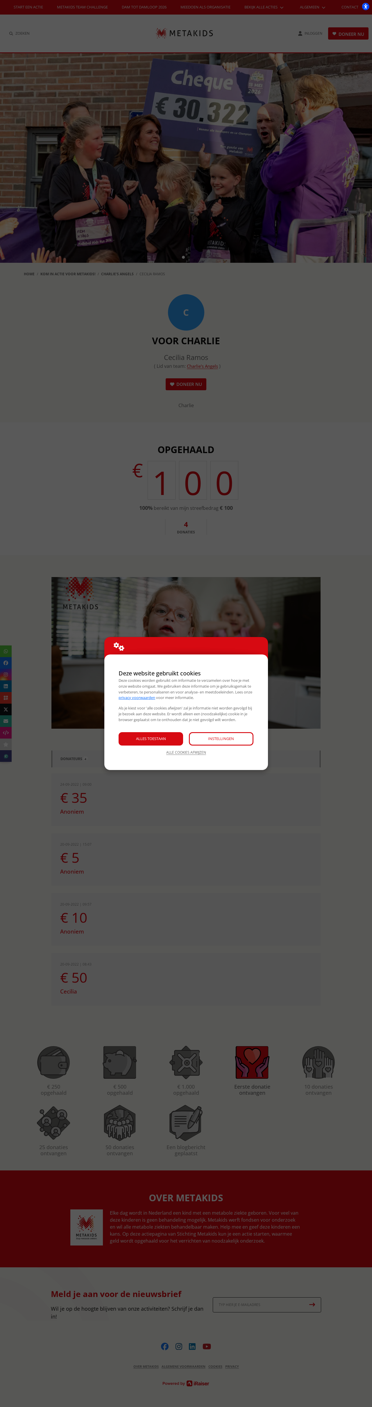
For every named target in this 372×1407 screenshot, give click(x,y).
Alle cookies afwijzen (186, 752)
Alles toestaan (151, 738)
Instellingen (221, 738)
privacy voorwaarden (137, 697)
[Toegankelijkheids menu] (365, 6)
